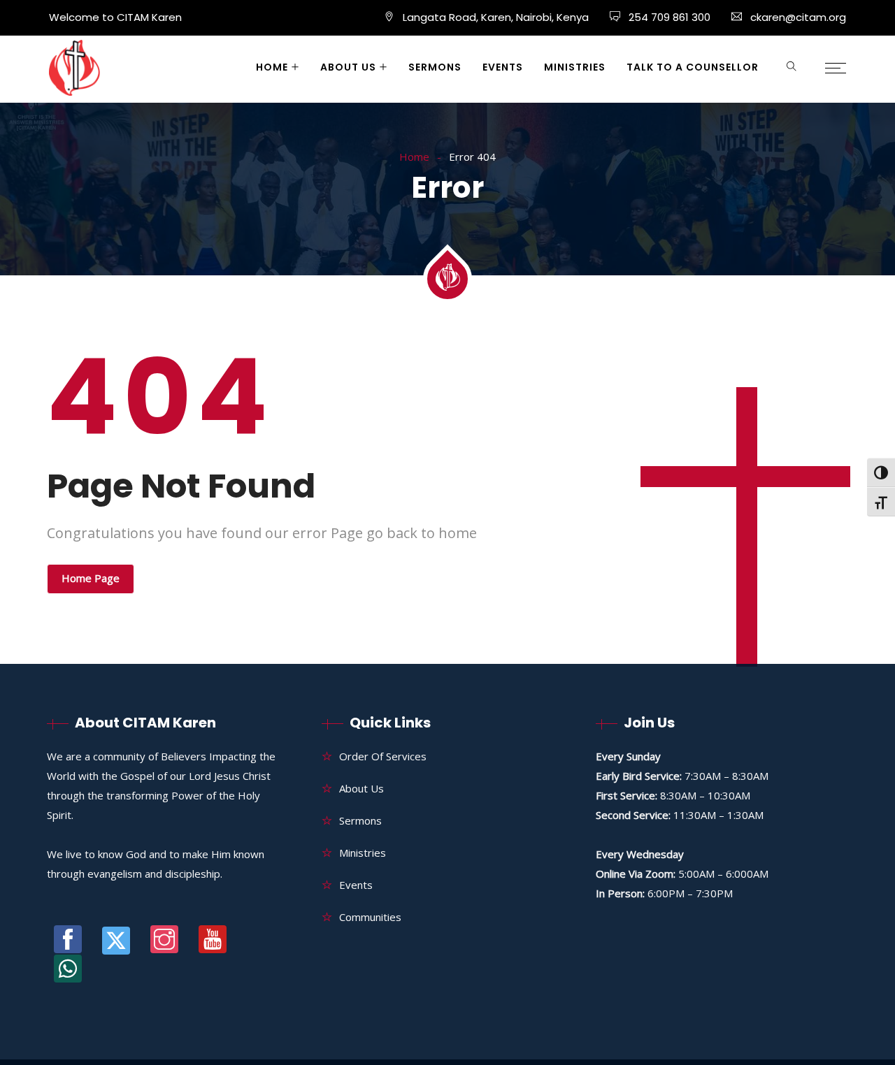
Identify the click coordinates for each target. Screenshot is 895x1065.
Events (502, 67)
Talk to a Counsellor (692, 67)
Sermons (434, 67)
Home (272, 67)
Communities (370, 917)
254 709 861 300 (668, 17)
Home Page (91, 578)
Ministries (575, 67)
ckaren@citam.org (798, 17)
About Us (348, 67)
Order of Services (383, 756)
